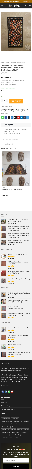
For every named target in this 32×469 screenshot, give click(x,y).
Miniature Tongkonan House (9, 429)
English (25, 1)
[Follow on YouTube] (12, 391)
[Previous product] (6, 73)
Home (3, 62)
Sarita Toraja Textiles (7, 437)
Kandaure (4, 424)
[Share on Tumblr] (24, 117)
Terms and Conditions (8, 409)
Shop (7, 62)
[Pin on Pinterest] (18, 117)
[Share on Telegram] (27, 117)
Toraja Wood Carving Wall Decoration (20, 111)
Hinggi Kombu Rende (7, 421)
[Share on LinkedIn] (21, 117)
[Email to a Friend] (15, 117)
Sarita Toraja (18, 435)
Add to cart (16, 101)
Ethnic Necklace (6, 418)
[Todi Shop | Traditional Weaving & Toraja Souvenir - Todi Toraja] (16, 5)
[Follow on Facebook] (2, 391)
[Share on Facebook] (6, 117)
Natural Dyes (23, 432)
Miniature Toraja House (23, 429)
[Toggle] (3, 124)
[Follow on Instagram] (6, 391)
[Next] (6, 201)
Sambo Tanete (5, 435)
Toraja (6, 113)
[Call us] (9, 391)
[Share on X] (9, 117)
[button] (2, 5)
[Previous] (2, 201)
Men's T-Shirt (15, 426)
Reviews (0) (9, 144)
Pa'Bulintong (7, 109)
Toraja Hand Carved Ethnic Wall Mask (12, 189)
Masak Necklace (6, 426)
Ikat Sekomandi (18, 421)
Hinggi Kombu (15, 418)
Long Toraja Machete (13, 424)
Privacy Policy (5, 406)
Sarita (12, 435)
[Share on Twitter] (12, 117)
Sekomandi (16, 437)
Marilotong (22, 424)
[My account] (25, 5)
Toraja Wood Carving (16, 109)
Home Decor (14, 62)
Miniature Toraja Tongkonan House (10, 432)
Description (9, 124)
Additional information (12, 140)
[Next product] (2, 73)
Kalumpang (26, 421)
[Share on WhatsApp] (2, 117)
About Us (4, 402)
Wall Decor (22, 62)
